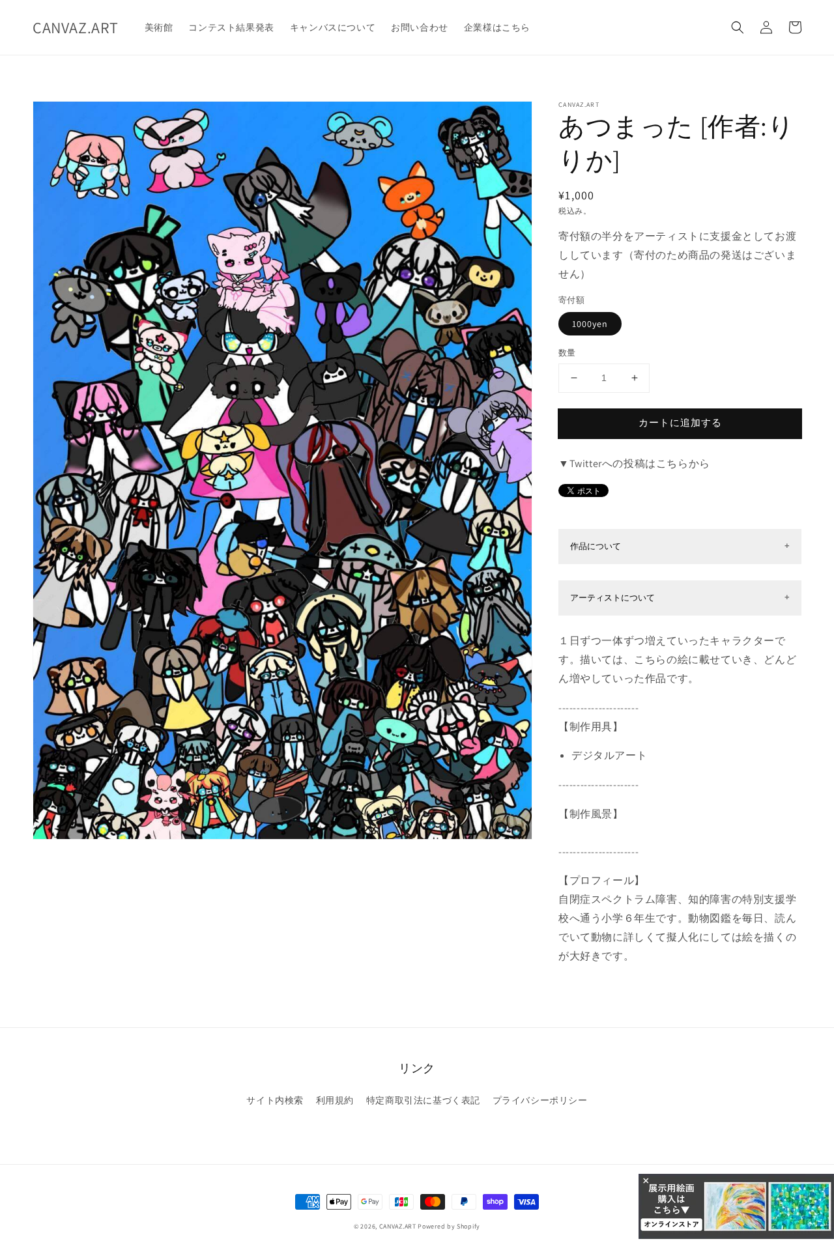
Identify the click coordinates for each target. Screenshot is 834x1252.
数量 (567, 352)
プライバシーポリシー (540, 1100)
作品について (595, 546)
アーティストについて (612, 598)
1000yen (590, 324)
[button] (737, 27)
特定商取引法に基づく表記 (423, 1100)
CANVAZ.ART (397, 1226)
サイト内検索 (275, 1100)
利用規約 (335, 1100)
